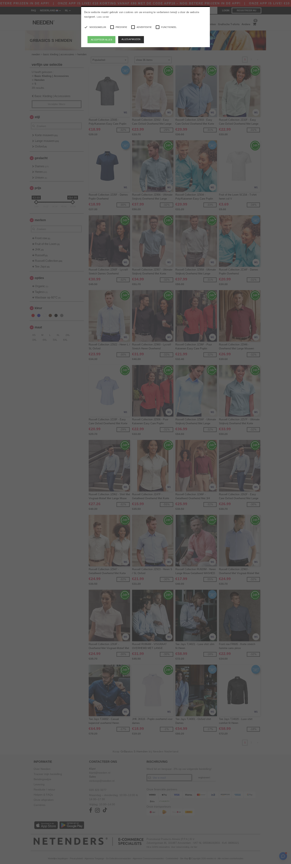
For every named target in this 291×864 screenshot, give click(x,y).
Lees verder (103, 17)
